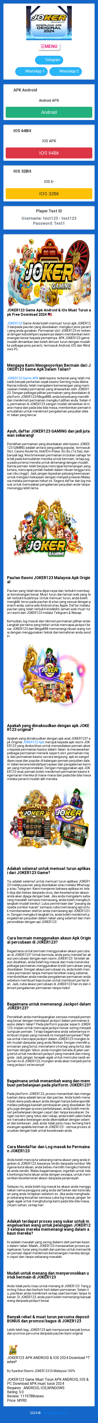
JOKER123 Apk (33, 742)
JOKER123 (14, 323)
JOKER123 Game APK (22, 378)
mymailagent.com (54, 1413)
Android (49, 112)
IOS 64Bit (49, 152)
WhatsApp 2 (69, 71)
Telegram (52, 60)
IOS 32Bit (49, 193)
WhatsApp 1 (35, 71)
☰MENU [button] (49, 46)
